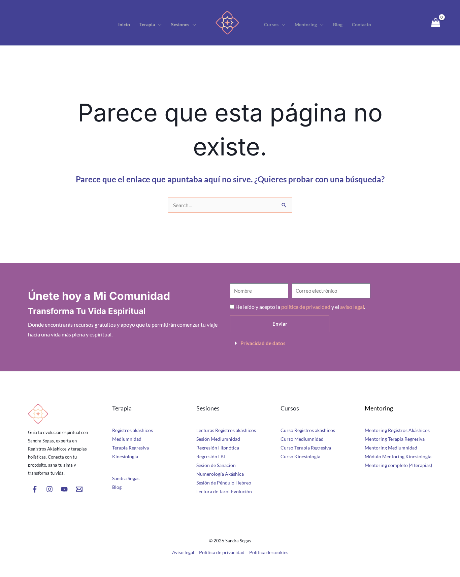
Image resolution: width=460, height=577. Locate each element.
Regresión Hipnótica (217, 447)
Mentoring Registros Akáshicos (397, 430)
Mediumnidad (126, 439)
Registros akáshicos (132, 430)
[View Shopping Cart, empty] (435, 22)
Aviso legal (183, 552)
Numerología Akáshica (220, 474)
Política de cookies (268, 552)
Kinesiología (125, 456)
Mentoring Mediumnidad (391, 447)
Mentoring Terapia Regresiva (395, 439)
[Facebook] (34, 489)
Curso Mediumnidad (302, 439)
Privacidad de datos (263, 343)
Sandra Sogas (125, 478)
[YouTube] (64, 489)
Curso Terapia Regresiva (306, 447)
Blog (117, 487)
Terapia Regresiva (130, 447)
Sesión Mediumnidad (218, 439)
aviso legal (352, 306)
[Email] (79, 489)
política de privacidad (305, 306)
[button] (158, 24)
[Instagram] (49, 489)
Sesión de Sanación (216, 465)
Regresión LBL (211, 456)
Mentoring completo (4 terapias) (398, 465)
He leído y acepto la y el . (300, 306)
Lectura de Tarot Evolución (224, 491)
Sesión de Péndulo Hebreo (223, 482)
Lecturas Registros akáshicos (226, 430)
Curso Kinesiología (300, 456)
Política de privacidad (221, 552)
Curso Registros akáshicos (308, 430)
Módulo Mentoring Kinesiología (398, 456)
